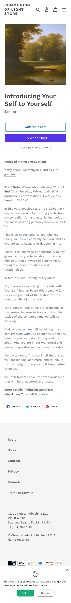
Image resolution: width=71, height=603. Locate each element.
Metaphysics (32, 170)
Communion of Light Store (17, 9)
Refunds (14, 482)
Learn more (40, 585)
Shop (12, 450)
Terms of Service (20, 493)
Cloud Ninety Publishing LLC (31, 535)
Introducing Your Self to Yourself (27, 394)
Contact (14, 461)
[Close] (67, 570)
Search (13, 439)
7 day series (12, 170)
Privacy (13, 471)
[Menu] (64, 9)
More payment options (35, 147)
